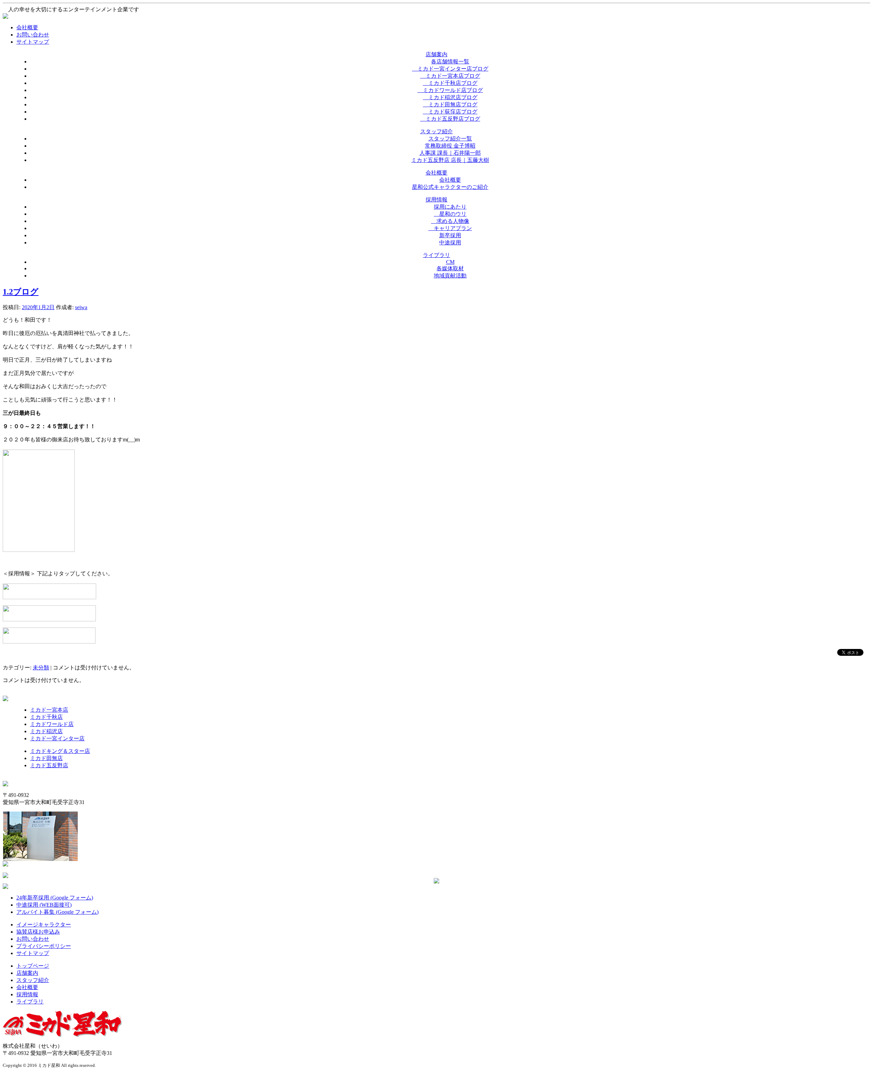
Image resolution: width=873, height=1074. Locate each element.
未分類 (41, 667)
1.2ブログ (21, 291)
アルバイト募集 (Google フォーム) (57, 912)
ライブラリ (30, 1001)
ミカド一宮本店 (49, 710)
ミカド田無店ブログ (450, 104)
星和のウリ (450, 214)
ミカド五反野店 (49, 765)
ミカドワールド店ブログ (450, 90)
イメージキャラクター (43, 924)
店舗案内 (27, 973)
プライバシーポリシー (43, 946)
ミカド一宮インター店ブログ (450, 69)
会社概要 (27, 27)
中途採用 (450, 242)
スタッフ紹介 (32, 980)
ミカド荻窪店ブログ (450, 112)
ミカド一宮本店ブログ (450, 76)
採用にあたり (450, 207)
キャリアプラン (450, 228)
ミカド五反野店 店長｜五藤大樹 (450, 160)
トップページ (32, 966)
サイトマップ (32, 42)
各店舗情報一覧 (450, 61)
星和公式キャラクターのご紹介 (450, 187)
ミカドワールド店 (52, 724)
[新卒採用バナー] (49, 619)
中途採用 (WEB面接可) (44, 905)
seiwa (81, 307)
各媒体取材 (450, 268)
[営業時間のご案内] (39, 550)
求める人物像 (450, 221)
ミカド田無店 (46, 758)
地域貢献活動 (450, 275)
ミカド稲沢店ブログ (450, 97)
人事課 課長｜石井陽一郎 (450, 153)
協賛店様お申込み (38, 932)
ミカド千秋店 (46, 717)
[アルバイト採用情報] (49, 597)
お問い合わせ (32, 34)
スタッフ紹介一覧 (450, 138)
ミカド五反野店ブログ (450, 119)
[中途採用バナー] (49, 642)
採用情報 (27, 994)
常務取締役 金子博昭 (450, 146)
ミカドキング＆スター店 (60, 751)
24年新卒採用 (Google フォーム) (54, 898)
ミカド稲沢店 (46, 731)
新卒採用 (450, 235)
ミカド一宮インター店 (57, 738)
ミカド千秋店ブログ (450, 83)
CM (450, 262)
